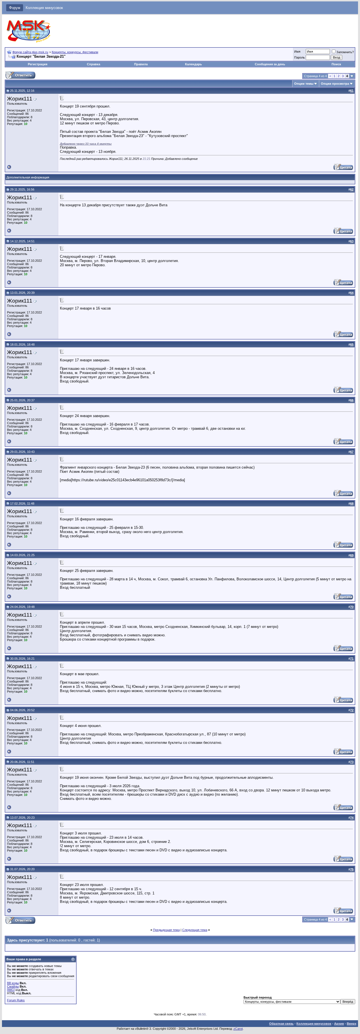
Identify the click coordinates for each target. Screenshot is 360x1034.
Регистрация (37, 64)
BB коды (13, 983)
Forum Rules (16, 1000)
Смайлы (13, 986)
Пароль (299, 57)
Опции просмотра (335, 83)
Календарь (193, 64)
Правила (141, 64)
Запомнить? (345, 52)
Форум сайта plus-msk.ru (30, 52)
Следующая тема (194, 930)
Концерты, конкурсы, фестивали (75, 52)
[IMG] (11, 990)
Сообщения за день (270, 64)
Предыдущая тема (166, 930)
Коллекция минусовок (44, 8)
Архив (339, 1023)
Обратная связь (281, 1023)
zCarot (238, 1028)
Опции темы (303, 83)
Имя (297, 51)
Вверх (351, 1023)
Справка (93, 64)
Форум (14, 8)
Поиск (336, 64)
